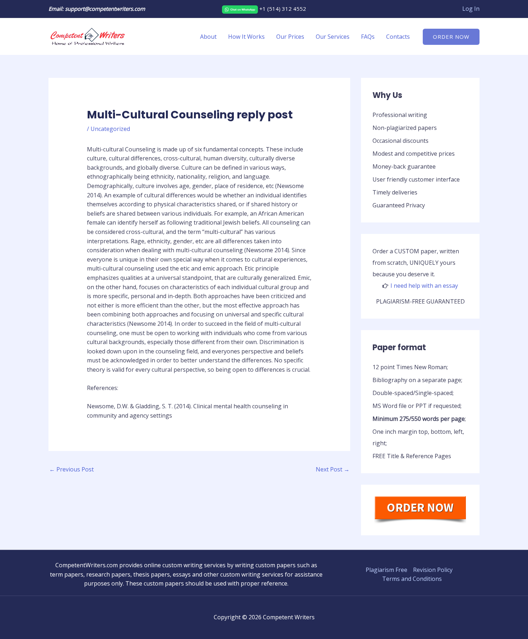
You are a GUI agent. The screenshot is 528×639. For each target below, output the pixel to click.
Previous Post (71, 469)
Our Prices (290, 37)
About (208, 37)
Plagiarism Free (386, 570)
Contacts (398, 37)
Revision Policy (433, 570)
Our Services (332, 37)
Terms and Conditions (412, 579)
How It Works (246, 37)
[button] (451, 37)
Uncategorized (110, 129)
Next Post (332, 469)
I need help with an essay (424, 286)
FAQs (368, 37)
